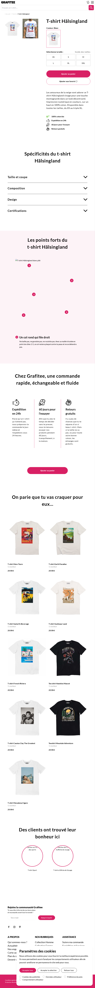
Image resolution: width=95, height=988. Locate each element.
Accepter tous (27, 970)
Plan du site (13, 956)
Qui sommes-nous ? (17, 942)
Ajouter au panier (68, 74)
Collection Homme (44, 942)
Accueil (8, 14)
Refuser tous (69, 970)
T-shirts (14, 14)
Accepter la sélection (49, 970)
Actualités (13, 945)
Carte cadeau (14, 952)
